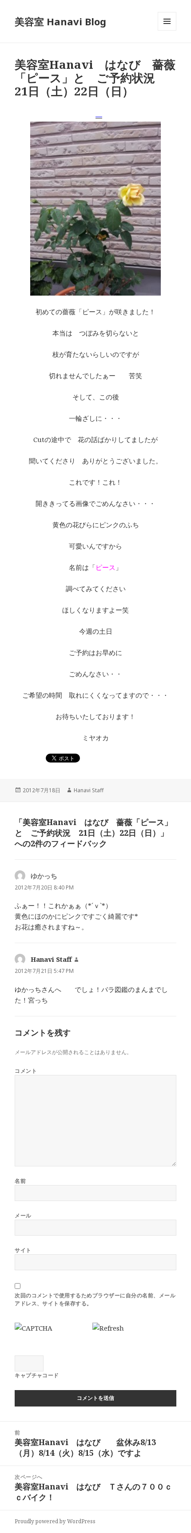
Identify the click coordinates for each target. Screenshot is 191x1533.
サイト (23, 1250)
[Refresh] (108, 1328)
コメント (26, 1071)
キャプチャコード (37, 1375)
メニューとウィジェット (167, 30)
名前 (20, 1181)
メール (23, 1215)
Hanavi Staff (88, 790)
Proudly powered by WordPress (55, 1521)
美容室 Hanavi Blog (60, 21)
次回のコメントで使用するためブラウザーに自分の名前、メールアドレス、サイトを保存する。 (95, 1299)
